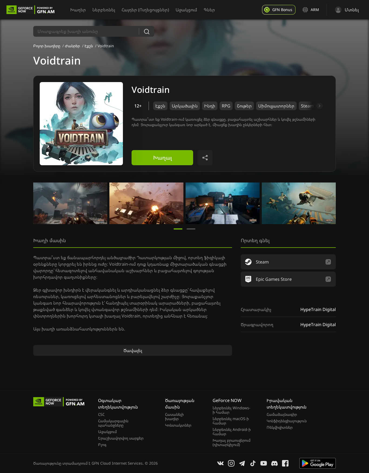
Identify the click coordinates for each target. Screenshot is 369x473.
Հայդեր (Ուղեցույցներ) (145, 10)
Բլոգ (102, 444)
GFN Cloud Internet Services (117, 463)
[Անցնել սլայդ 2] (191, 229)
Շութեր (244, 106)
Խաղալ (162, 157)
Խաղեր (78, 10)
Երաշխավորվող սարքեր (120, 438)
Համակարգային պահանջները (113, 423)
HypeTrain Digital (318, 309)
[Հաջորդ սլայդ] (313, 106)
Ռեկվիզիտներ (280, 427)
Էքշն (89, 45)
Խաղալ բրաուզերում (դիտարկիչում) (231, 442)
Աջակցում (186, 10)
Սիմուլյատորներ (276, 106)
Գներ (209, 10)
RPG (226, 106)
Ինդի (209, 106)
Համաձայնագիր (282, 414)
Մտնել (352, 10)
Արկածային (185, 106)
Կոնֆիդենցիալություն (287, 421)
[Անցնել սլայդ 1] (178, 229)
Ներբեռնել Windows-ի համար (231, 410)
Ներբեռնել (103, 10)
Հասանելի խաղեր (174, 416)
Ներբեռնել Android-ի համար (232, 431)
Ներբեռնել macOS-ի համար (231, 421)
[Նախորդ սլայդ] (39, 203)
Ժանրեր (72, 45)
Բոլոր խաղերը (46, 45)
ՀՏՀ (101, 414)
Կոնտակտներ (178, 425)
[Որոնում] (146, 31)
